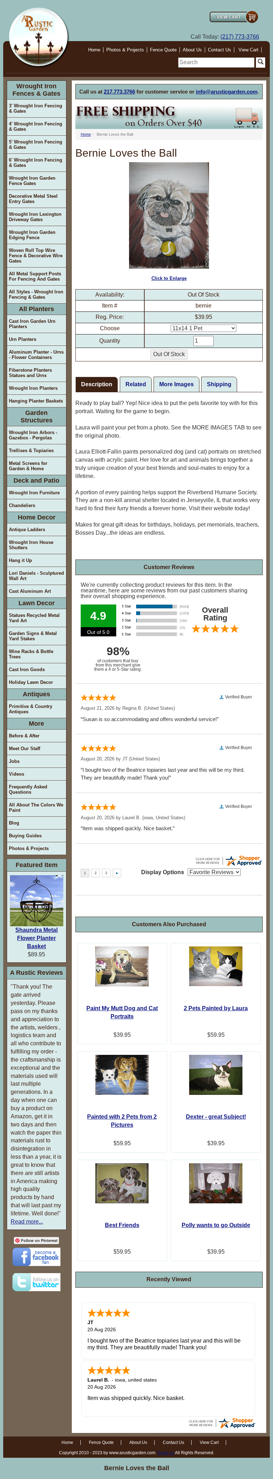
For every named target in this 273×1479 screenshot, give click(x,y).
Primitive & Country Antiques (30, 709)
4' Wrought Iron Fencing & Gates (35, 126)
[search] (216, 62)
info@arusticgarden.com (226, 92)
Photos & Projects (125, 49)
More (36, 723)
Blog (14, 823)
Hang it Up (20, 560)
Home (94, 49)
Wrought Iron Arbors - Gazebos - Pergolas (33, 435)
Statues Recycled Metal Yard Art (34, 618)
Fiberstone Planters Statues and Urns (30, 372)
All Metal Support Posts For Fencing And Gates (35, 276)
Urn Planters (22, 339)
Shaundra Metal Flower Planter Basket (36, 938)
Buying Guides (25, 835)
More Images (176, 384)
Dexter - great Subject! (216, 1117)
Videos (16, 774)
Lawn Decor (36, 603)
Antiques (36, 694)
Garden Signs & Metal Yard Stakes (33, 636)
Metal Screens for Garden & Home (28, 466)
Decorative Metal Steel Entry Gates (33, 198)
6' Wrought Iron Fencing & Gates (35, 162)
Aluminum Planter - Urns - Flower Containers (36, 354)
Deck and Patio (36, 480)
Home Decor (36, 517)
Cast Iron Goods (27, 669)
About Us (192, 49)
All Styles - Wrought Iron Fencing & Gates (36, 294)
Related (135, 384)
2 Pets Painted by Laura (216, 1008)
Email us (165, 1452)
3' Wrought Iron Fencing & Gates (35, 108)
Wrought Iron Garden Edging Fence (32, 235)
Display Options (162, 872)
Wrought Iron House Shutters (31, 545)
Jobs (14, 761)
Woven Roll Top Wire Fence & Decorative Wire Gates (36, 256)
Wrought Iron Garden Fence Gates (32, 180)
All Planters (36, 309)
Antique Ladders (27, 529)
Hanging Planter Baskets (36, 401)
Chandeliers (22, 505)
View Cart (248, 49)
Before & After (24, 735)
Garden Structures (37, 416)
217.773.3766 (119, 92)
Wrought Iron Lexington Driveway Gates (35, 217)
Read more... (27, 1222)
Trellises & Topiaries (31, 450)
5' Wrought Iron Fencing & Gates (35, 144)
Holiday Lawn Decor (31, 682)
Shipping (219, 384)
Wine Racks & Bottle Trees (31, 654)
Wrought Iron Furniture (34, 492)
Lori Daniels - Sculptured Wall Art (36, 575)
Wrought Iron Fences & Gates (36, 90)
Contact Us (219, 49)
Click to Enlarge (169, 278)
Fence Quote (163, 49)
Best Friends (122, 1225)
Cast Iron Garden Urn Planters (32, 324)
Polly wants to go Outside (216, 1225)
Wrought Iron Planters (33, 388)
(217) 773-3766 (239, 37)
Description (96, 384)
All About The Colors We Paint (36, 807)
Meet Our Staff (24, 748)
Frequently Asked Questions (28, 789)
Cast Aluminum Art (30, 591)
